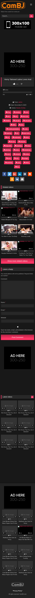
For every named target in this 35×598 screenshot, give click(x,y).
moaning (19, 145)
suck (19, 162)
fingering (8, 133)
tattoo (27, 162)
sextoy (27, 154)
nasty (28, 145)
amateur (17, 112)
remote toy (27, 150)
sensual (17, 154)
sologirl (26, 158)
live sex (13, 141)
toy (18, 166)
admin (20, 102)
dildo (14, 124)
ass (9, 116)
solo (17, 158)
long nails (8, 145)
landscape (17, 137)
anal (27, 112)
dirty (22, 124)
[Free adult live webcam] (14, 5)
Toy (9, 112)
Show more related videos (17, 261)
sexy (9, 158)
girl (17, 133)
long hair (22, 141)
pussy (17, 150)
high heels (27, 133)
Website (3, 317)
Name (3, 302)
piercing (7, 150)
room (8, 154)
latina (27, 137)
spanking (9, 162)
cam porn (27, 120)
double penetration (13, 129)
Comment (4, 279)
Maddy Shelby (20, 108)
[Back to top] (29, 592)
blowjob (7, 120)
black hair (25, 116)
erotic (25, 129)
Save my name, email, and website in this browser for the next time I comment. (17, 331)
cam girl (17, 120)
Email (3, 310)
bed (16, 116)
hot (8, 137)
